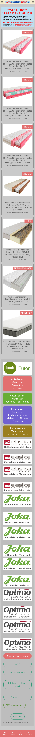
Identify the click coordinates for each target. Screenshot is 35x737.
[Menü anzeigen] (2, 2)
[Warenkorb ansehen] (33, 2)
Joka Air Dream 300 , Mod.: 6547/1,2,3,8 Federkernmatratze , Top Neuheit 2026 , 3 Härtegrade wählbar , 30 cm (17, 159)
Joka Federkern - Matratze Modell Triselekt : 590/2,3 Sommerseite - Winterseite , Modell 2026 (17, 253)
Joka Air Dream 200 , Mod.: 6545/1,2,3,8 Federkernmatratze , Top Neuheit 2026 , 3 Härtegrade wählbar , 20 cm (17, 65)
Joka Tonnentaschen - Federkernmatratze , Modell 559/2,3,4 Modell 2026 (17, 299)
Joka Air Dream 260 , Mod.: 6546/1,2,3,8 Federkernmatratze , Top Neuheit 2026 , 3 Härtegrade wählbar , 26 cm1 (17, 112)
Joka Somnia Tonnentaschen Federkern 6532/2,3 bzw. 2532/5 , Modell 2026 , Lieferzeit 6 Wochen (17, 206)
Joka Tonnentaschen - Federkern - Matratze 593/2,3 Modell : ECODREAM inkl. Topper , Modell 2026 (17, 345)
